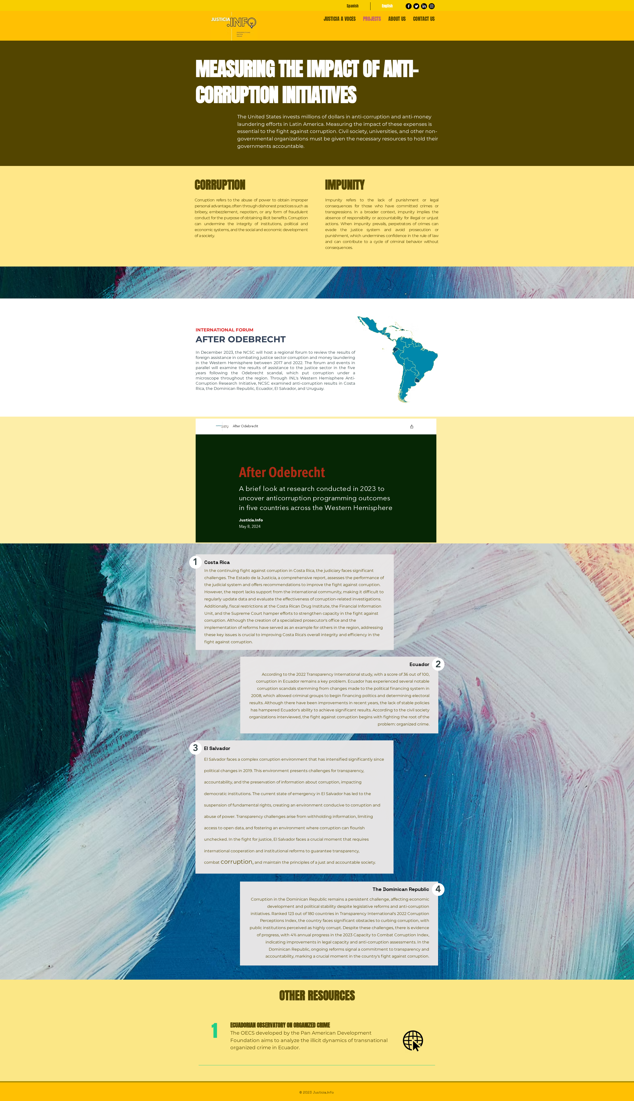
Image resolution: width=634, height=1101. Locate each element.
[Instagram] (432, 6)
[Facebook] (409, 6)
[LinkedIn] (424, 6)
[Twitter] (416, 6)
